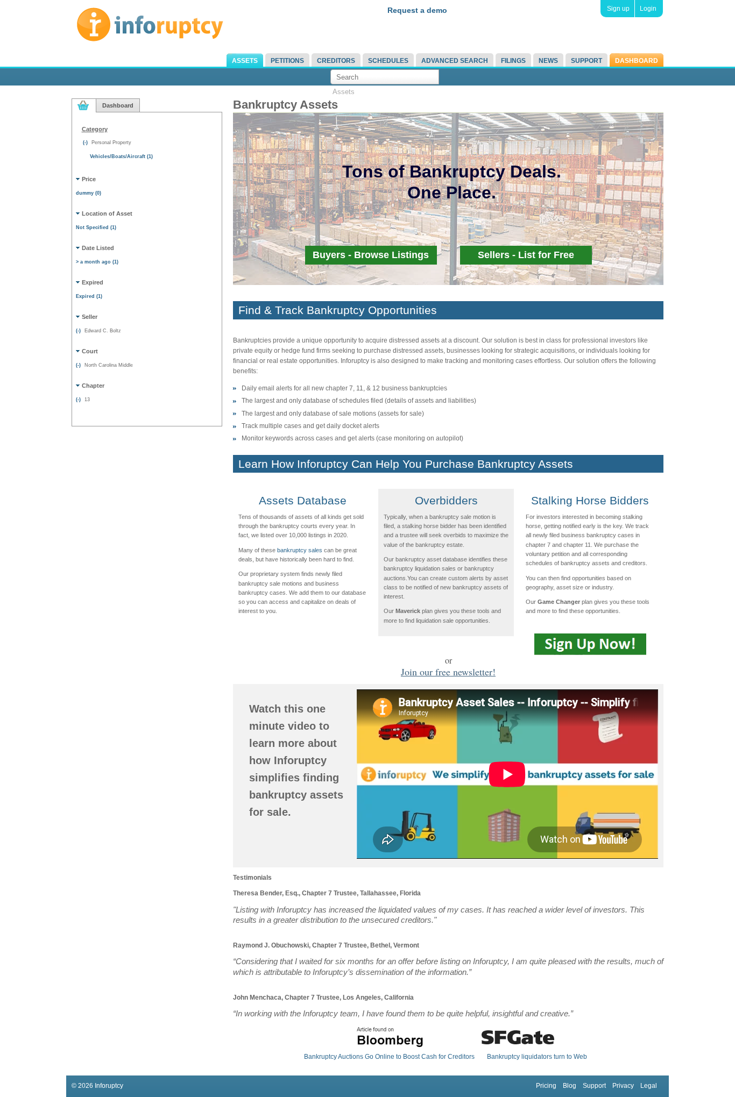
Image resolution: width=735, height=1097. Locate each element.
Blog (569, 1085)
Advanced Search (454, 61)
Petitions (287, 61)
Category (95, 129)
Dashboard (636, 61)
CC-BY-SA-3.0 (334, 312)
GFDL (372, 312)
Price (89, 179)
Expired (92, 282)
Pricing (546, 1085)
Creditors (336, 61)
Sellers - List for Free (526, 255)
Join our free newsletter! (448, 671)
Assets (245, 61)
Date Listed (98, 248)
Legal (648, 1085)
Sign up (618, 8)
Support (586, 61)
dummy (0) (88, 193)
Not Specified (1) (96, 227)
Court (90, 351)
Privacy (623, 1085)
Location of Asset (107, 213)
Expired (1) (89, 296)
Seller (89, 317)
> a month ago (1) (97, 262)
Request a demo (417, 10)
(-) (86, 142)
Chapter (93, 385)
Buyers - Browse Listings (371, 255)
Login (648, 8)
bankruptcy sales (299, 550)
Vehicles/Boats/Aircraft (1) (121, 156)
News (548, 61)
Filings (513, 61)
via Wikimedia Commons (422, 312)
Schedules (388, 61)
